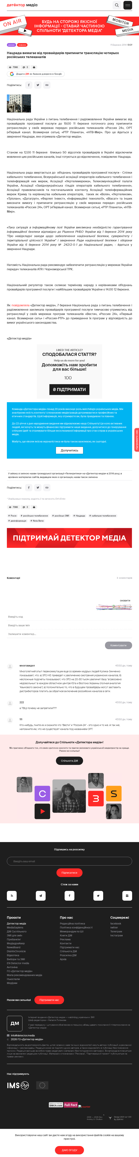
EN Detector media (18, 963)
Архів (63, 959)
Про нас (66, 917)
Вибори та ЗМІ (16, 959)
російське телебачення (35, 515)
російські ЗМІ (62, 515)
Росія (13, 515)
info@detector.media (23, 1035)
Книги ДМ (66, 935)
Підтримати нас (69, 947)
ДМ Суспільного (16, 931)
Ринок (11, 44)
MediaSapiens (15, 927)
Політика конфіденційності (76, 927)
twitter (114, 927)
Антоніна (12, 967)
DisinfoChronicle (16, 951)
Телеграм (116, 931)
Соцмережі (119, 917)
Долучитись (69, 450)
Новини (22, 44)
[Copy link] (46, 85)
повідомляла (21, 305)
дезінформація (18, 520)
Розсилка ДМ (68, 955)
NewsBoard (13, 947)
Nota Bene (38, 520)
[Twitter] (37, 85)
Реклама (65, 939)
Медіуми (12, 983)
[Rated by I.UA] (84, 1106)
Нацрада (80, 515)
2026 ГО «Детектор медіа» (27, 1039)
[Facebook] (28, 85)
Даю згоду (69, 1150)
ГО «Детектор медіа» (19, 971)
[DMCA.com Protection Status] (56, 1106)
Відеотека (13, 955)
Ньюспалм (13, 979)
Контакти (65, 943)
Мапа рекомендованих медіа (24, 975)
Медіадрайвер (16, 943)
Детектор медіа (16, 923)
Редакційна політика (72, 923)
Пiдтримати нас (49, 1000)
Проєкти (14, 917)
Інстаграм (116, 935)
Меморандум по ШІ (71, 931)
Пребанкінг (14, 939)
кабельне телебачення (104, 515)
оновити (125, 600)
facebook (115, 923)
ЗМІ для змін (14, 935)
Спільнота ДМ (69, 760)
